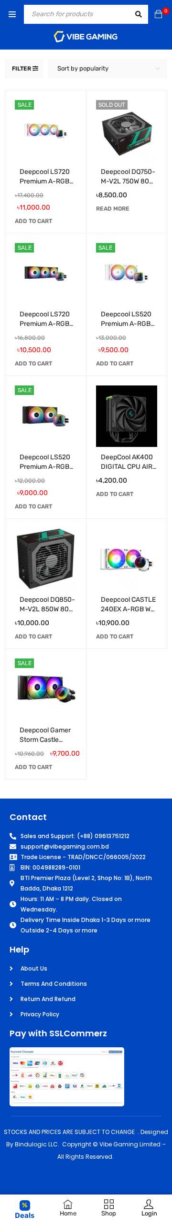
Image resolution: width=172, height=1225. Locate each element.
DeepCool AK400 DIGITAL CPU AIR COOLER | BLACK (127, 466)
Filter (21, 68)
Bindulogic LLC (36, 1144)
